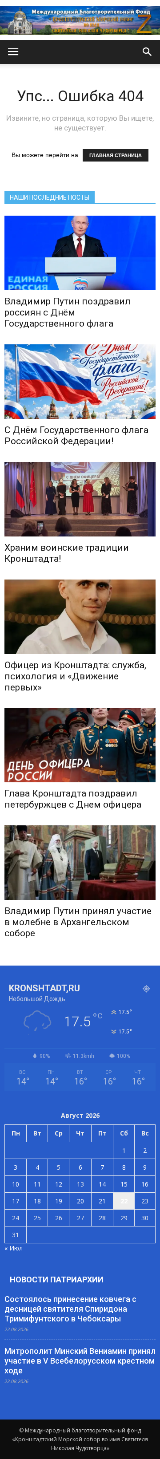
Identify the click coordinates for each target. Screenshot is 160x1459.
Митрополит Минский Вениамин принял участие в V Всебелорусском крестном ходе (80, 1360)
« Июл (13, 1248)
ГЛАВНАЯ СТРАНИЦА (115, 155)
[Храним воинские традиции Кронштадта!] (80, 499)
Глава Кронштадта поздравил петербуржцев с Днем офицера (72, 799)
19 (58, 1201)
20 (80, 1201)
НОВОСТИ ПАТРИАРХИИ (57, 1279)
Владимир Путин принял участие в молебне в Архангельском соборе (78, 922)
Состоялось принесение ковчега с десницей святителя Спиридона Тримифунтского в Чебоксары (70, 1308)
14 (102, 1184)
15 (124, 1184)
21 (102, 1201)
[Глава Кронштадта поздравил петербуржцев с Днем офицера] (80, 745)
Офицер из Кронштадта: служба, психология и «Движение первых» (75, 676)
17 (15, 1201)
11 (37, 1184)
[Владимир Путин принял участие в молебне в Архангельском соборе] (80, 862)
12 (58, 1184)
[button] (147, 52)
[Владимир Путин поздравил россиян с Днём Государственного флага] (80, 253)
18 (37, 1201)
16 (144, 1184)
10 (15, 1184)
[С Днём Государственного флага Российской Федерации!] (80, 381)
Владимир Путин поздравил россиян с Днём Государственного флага (67, 312)
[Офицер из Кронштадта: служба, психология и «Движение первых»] (80, 617)
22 (124, 1201)
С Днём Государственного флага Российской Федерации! (76, 435)
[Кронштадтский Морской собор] (80, 20)
